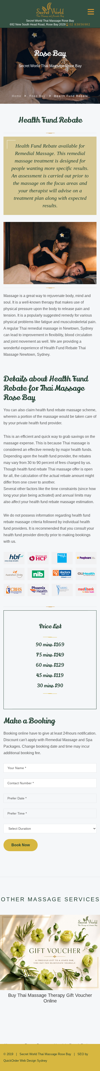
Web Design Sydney (33, 1060)
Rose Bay (37, 96)
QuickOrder (11, 1060)
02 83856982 (79, 24)
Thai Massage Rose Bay (54, 1054)
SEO (80, 1054)
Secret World (28, 1054)
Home (16, 96)
